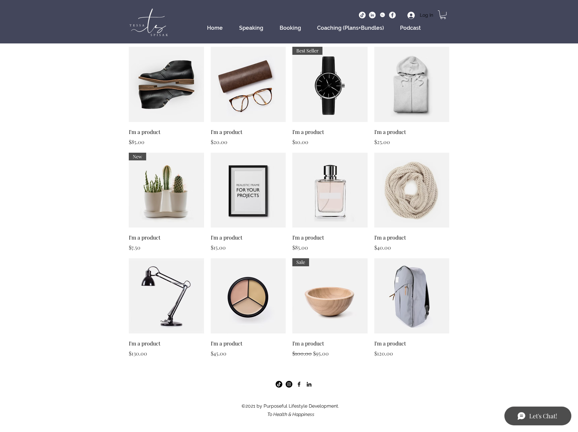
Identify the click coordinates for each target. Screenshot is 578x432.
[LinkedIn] (372, 15)
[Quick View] (166, 84)
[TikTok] (279, 384)
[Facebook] (392, 15)
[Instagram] (289, 384)
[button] (443, 14)
